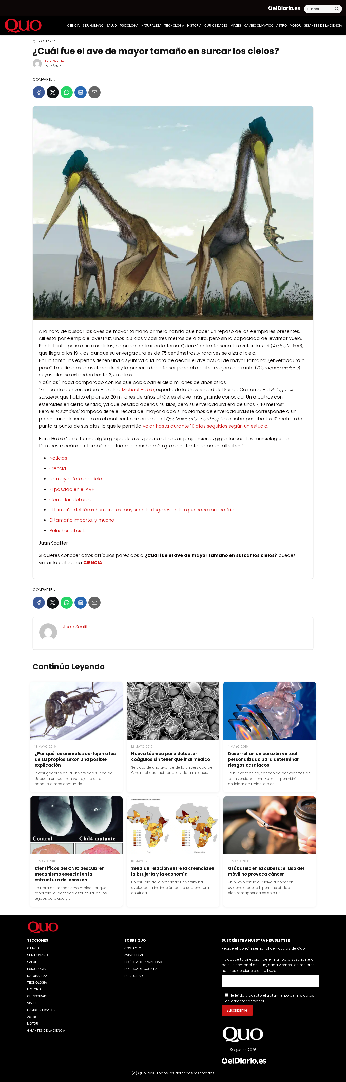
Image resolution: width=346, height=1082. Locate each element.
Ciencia (57, 468)
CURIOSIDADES (216, 25)
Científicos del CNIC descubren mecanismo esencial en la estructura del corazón (70, 874)
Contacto (132, 948)
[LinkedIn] (80, 92)
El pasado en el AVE (71, 489)
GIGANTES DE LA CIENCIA (323, 25)
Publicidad (133, 976)
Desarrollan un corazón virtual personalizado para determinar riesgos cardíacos (263, 759)
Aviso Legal (134, 955)
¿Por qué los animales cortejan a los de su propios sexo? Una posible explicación (75, 759)
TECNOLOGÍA (174, 25)
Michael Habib (138, 389)
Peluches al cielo (68, 530)
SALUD (111, 25)
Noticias (58, 458)
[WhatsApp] (67, 92)
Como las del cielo (70, 499)
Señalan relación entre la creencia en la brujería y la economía (172, 871)
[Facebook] (39, 92)
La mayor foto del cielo (75, 479)
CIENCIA (73, 25)
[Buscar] (336, 9)
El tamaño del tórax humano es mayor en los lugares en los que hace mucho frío (141, 510)
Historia (194, 25)
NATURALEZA (151, 25)
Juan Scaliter (55, 61)
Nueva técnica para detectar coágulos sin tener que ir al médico (170, 757)
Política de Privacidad (143, 962)
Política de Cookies (140, 969)
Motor (295, 25)
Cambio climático (258, 25)
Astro (281, 25)
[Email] (94, 92)
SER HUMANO (93, 25)
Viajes (236, 25)
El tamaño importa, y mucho (81, 520)
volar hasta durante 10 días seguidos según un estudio (205, 426)
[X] (53, 92)
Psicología (129, 25)
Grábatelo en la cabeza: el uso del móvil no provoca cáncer (266, 871)
